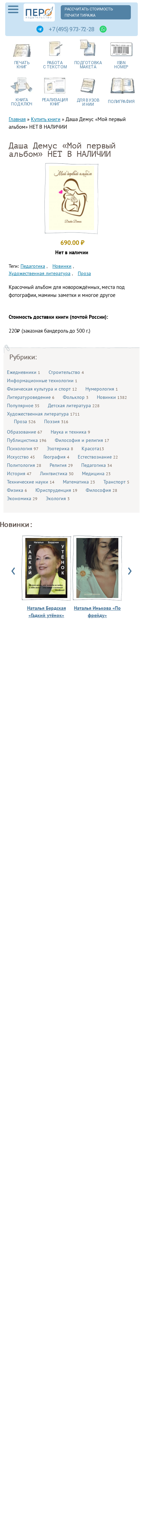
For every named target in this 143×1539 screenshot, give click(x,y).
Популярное (23, 405)
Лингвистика (57, 473)
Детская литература (74, 405)
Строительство (66, 372)
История (19, 473)
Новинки (112, 397)
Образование (24, 432)
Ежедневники (23, 372)
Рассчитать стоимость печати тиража (89, 12)
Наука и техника (70, 432)
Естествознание (98, 457)
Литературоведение (30, 397)
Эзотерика (60, 448)
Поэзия (56, 421)
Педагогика (96, 465)
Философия (101, 490)
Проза (25, 421)
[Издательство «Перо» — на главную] (39, 12)
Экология (58, 498)
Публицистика (27, 440)
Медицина (96, 473)
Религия (61, 465)
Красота (93, 448)
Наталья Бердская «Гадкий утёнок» (46, 611)
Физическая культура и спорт (42, 389)
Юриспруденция (56, 490)
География (56, 457)
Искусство (21, 457)
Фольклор (76, 397)
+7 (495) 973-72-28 (71, 29)
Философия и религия (82, 440)
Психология (23, 448)
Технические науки (30, 482)
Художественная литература (43, 414)
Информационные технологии (42, 380)
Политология (24, 465)
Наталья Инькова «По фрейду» (97, 611)
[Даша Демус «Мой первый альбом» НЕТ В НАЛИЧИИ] (71, 228)
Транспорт (116, 482)
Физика (17, 490)
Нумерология (101, 389)
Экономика (22, 498)
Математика (79, 482)
